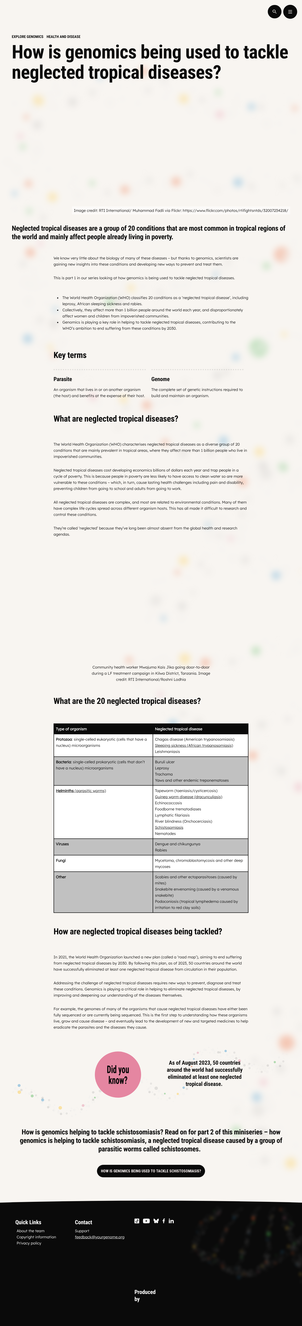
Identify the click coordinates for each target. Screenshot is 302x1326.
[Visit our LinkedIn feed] (171, 1221)
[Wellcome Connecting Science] (190, 1295)
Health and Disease (63, 36)
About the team (31, 1230)
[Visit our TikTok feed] (136, 1221)
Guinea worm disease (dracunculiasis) (188, 796)
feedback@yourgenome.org (99, 1237)
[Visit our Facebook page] (164, 1221)
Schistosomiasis (169, 827)
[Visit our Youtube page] (146, 1221)
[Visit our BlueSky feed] (156, 1221)
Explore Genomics (27, 36)
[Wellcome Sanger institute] (243, 1295)
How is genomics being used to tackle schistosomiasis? (151, 1171)
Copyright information (36, 1237)
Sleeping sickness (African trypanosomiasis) (194, 745)
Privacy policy (29, 1243)
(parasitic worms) (81, 790)
